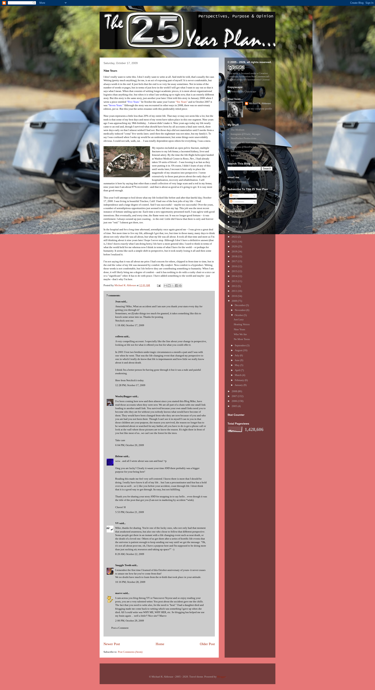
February (240, 380)
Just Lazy (239, 319)
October (239, 315)
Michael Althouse (237, 181)
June (237, 360)
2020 (235, 246)
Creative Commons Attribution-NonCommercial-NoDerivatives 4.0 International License (249, 76)
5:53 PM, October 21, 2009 (129, 512)
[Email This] (165, 286)
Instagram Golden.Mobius (244, 151)
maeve (118, 593)
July (237, 355)
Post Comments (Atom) (130, 651)
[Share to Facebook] (177, 286)
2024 (235, 226)
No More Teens (242, 339)
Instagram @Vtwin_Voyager (245, 134)
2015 (235, 271)
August (239, 350)
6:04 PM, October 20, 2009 (129, 445)
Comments (238, 201)
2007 (235, 396)
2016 (235, 266)
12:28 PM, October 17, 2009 (130, 385)
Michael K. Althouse (260, 103)
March (238, 375)
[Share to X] (173, 286)
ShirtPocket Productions (243, 138)
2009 (235, 300)
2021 (235, 241)
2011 (235, 290)
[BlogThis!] (169, 286)
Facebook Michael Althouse (245, 142)
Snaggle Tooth (123, 565)
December (240, 305)
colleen (119, 336)
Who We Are (240, 334)
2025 (235, 221)
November (240, 310)
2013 (235, 281)
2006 (235, 401)
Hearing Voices (242, 324)
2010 (235, 296)
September (240, 345)
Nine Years (239, 329)
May (237, 365)
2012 (235, 286)
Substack (235, 155)
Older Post (207, 644)
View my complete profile (258, 108)
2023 (235, 231)
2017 (235, 261)
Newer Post (112, 644)
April (238, 370)
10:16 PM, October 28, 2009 (130, 581)
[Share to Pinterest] (180, 286)
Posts (235, 195)
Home (160, 644)
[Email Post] (158, 285)
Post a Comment (120, 627)
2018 (235, 256)
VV (117, 523)
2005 (235, 406)
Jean (118, 301)
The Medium (237, 129)
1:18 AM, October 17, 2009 (129, 325)
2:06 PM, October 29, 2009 (129, 620)
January (239, 385)
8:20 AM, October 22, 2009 (129, 554)
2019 (235, 251)
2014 (235, 276)
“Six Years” (182, 101)
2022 (235, 236)
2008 (235, 391)
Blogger (221, 676)
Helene (119, 456)
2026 (235, 216)
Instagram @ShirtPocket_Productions (250, 146)
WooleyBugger (123, 396)
